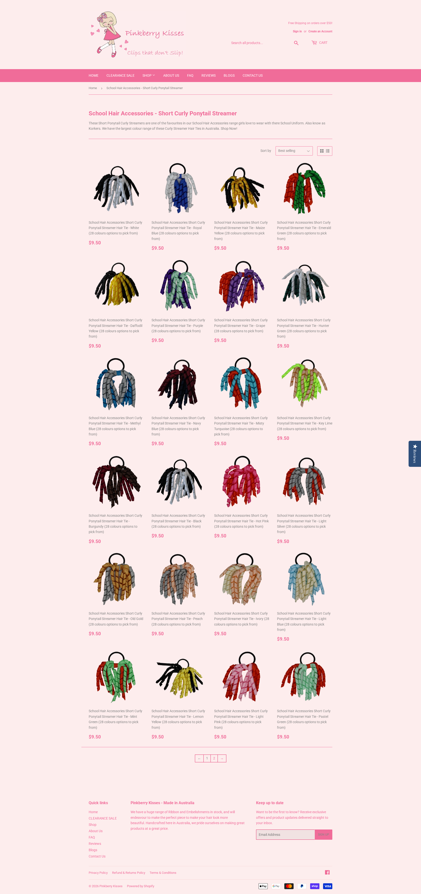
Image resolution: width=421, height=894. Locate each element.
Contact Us (253, 75)
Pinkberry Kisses (111, 886)
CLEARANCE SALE (120, 75)
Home (93, 75)
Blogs (229, 75)
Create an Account (320, 31)
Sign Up (323, 834)
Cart (322, 43)
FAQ (190, 75)
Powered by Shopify (140, 886)
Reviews (208, 75)
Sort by (265, 151)
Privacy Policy (98, 873)
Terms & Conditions (163, 873)
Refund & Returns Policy (128, 873)
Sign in (297, 31)
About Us (171, 75)
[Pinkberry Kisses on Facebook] (327, 873)
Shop (147, 75)
